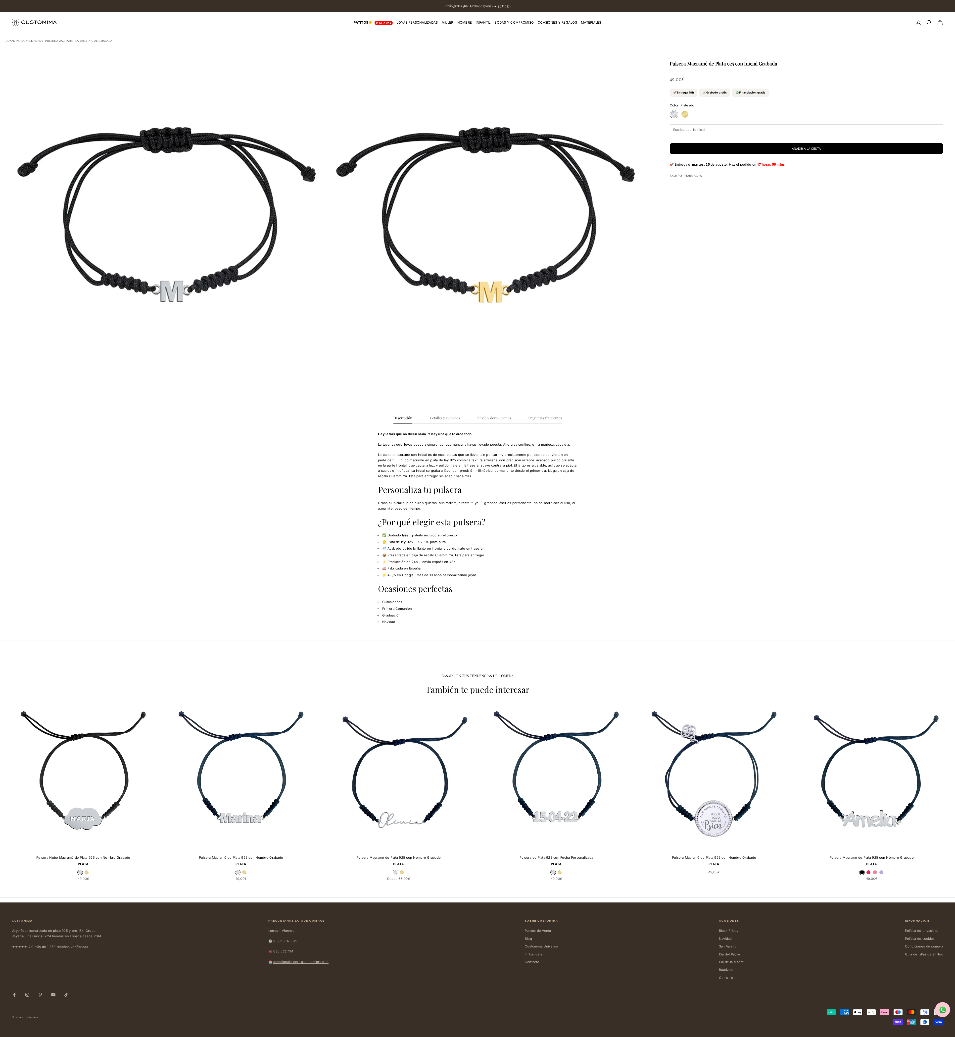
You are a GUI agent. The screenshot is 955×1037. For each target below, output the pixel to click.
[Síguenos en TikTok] (66, 994)
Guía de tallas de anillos (924, 954)
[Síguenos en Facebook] (14, 994)
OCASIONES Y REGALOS (557, 22)
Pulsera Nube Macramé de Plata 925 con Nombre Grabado (83, 857)
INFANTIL (483, 22)
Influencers (534, 954)
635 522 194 (283, 951)
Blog (528, 939)
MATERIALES (591, 22)
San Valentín (729, 946)
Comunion (727, 978)
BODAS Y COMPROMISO (514, 22)
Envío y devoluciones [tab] (494, 417)
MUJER (447, 22)
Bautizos (726, 970)
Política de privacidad (922, 931)
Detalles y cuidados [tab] (445, 417)
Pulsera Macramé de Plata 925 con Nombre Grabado (241, 857)
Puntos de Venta (538, 931)
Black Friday (728, 931)
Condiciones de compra (924, 946)
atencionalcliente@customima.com (300, 962)
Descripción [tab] (402, 417)
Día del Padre (729, 954)
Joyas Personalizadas (23, 40)
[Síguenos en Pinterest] (40, 994)
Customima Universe (541, 946)
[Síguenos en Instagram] (27, 994)
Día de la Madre (731, 962)
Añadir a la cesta (806, 148)
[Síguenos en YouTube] (53, 994)
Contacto (532, 962)
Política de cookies (920, 939)
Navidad (725, 939)
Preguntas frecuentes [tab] (545, 417)
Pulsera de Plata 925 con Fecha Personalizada (556, 857)
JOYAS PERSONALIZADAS (417, 22)
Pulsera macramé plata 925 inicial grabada (78, 40)
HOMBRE (464, 22)
